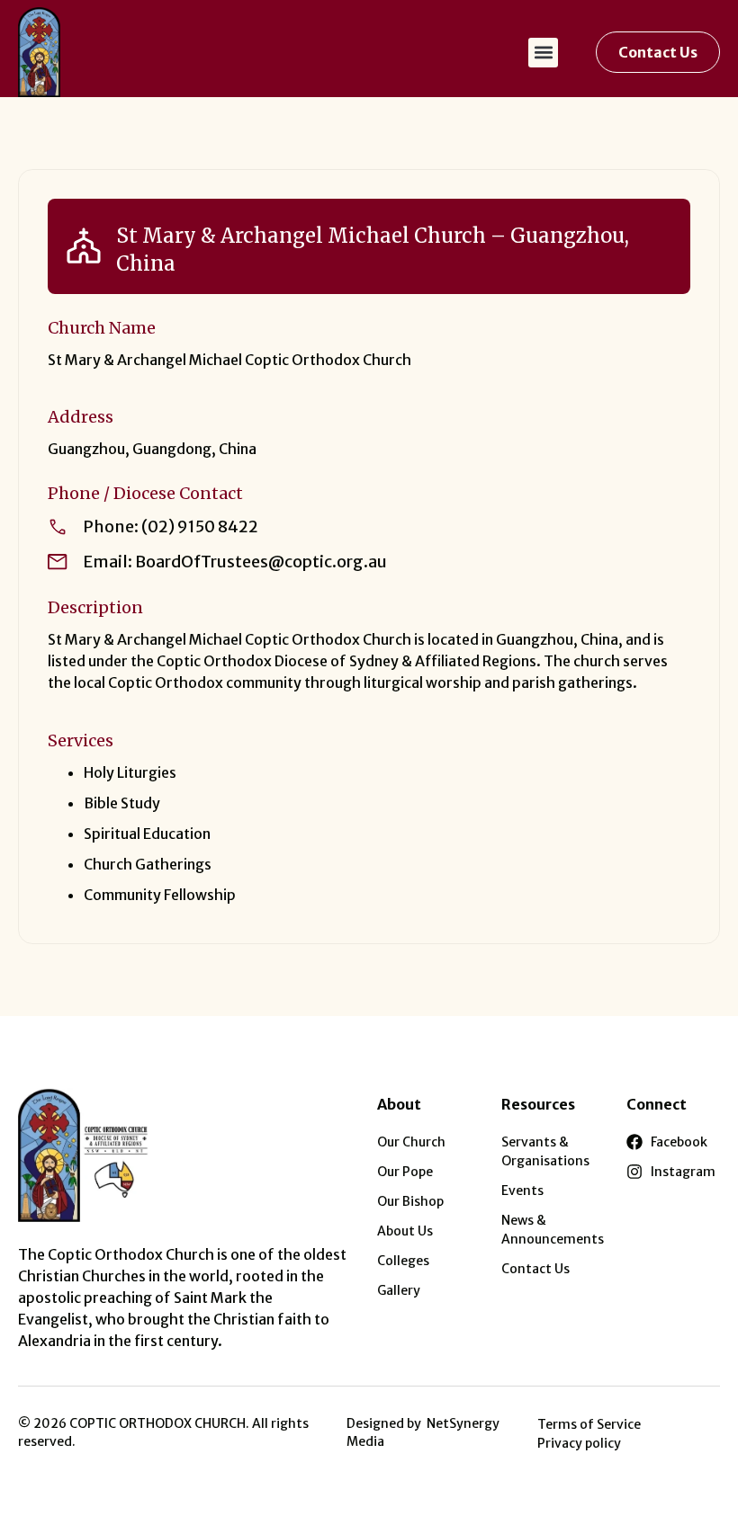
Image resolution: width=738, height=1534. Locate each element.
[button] (543, 52)
